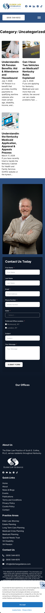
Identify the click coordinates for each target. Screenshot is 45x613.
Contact (5, 510)
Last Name (9, 278)
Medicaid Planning (10, 534)
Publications (7, 496)
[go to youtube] (30, 6)
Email (7, 289)
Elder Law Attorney (10, 521)
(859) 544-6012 (14, 17)
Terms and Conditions (12, 500)
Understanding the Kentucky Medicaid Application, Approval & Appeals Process (11, 143)
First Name (9, 268)
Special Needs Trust (11, 537)
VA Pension (7, 544)
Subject (8, 333)
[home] (11, 6)
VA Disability (8, 541)
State (7, 311)
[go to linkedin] (34, 6)
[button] (41, 583)
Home (5, 483)
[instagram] (38, 6)
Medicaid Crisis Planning (13, 531)
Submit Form (14, 364)
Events (5, 493)
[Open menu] (39, 17)
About (5, 486)
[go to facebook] (26, 6)
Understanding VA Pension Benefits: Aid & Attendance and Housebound (11, 69)
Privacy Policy (27, 610)
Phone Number (10, 300)
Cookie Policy (16, 610)
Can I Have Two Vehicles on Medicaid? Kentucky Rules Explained (30, 69)
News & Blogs (8, 490)
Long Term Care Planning (13, 527)
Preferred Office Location (14, 321)
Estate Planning (9, 524)
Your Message (10, 344)
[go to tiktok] (41, 6)
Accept (23, 605)
